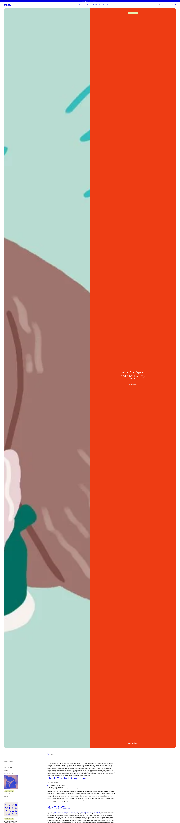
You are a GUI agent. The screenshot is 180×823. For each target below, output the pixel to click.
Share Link (7, 755)
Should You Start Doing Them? (10, 764)
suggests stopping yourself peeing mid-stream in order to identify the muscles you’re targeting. (76, 812)
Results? (6, 770)
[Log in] (172, 4)
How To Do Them (8, 767)
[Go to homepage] (7, 5)
